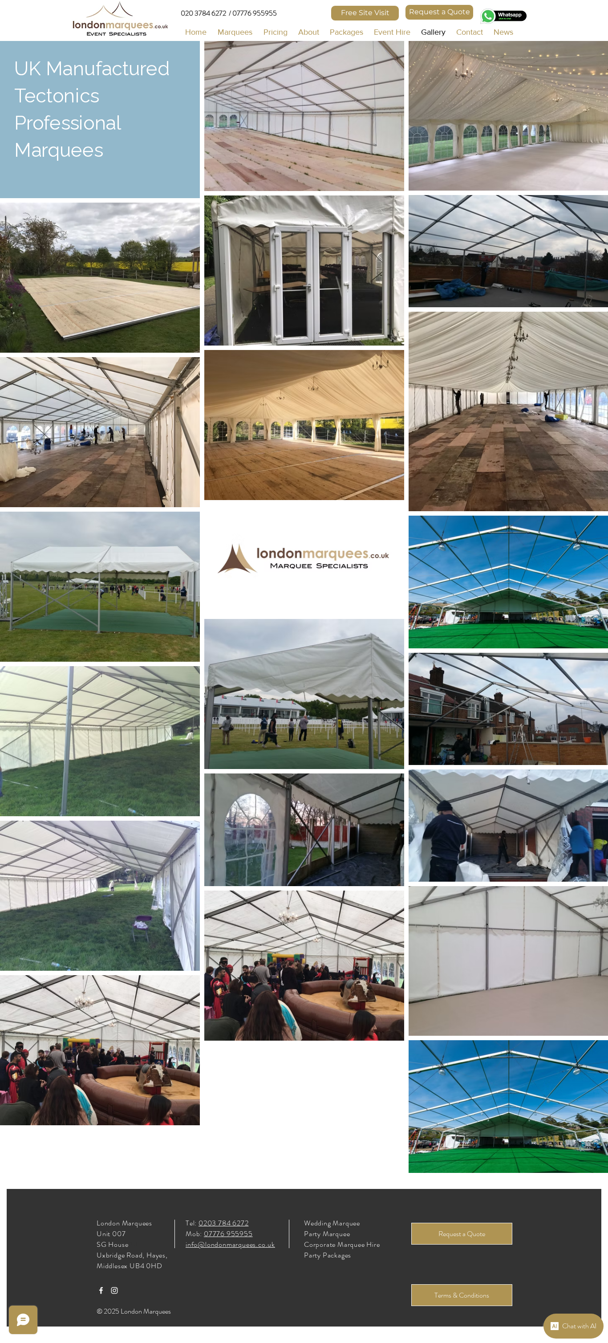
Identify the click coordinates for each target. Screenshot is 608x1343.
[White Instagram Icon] (114, 1290)
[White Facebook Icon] (101, 1290)
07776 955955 (228, 1234)
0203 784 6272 (223, 1223)
